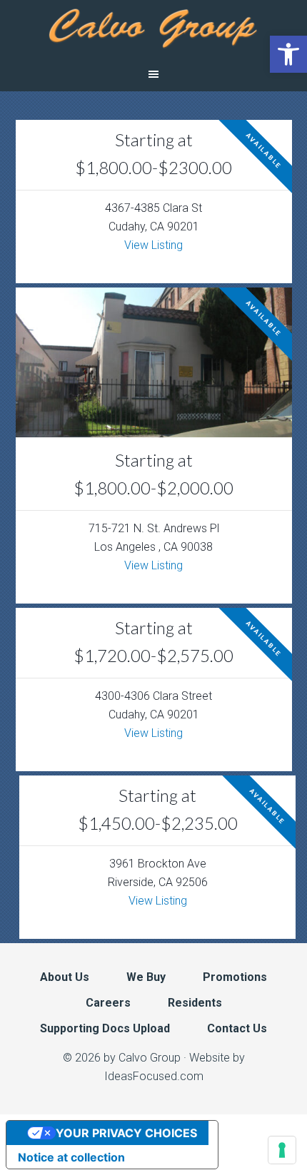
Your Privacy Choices (126, 1133)
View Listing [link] (153, 245)
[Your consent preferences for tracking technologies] (282, 1150)
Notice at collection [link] (71, 1157)
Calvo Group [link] (153, 28)
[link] (288, 54)
